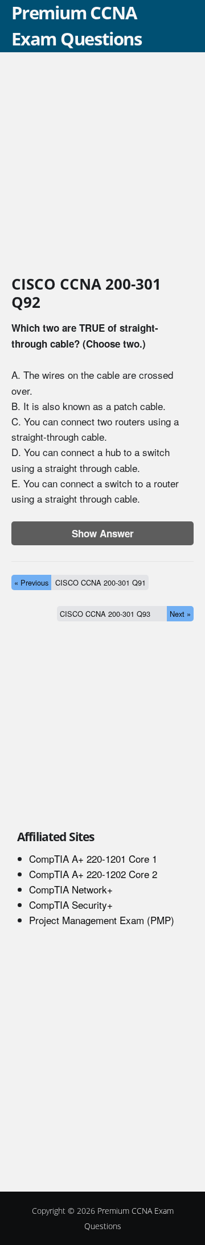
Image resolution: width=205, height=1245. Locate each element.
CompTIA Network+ (71, 889)
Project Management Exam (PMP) (101, 920)
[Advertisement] (102, 166)
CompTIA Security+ (71, 904)
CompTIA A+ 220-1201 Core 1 (93, 858)
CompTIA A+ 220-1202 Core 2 (93, 874)
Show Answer (103, 533)
